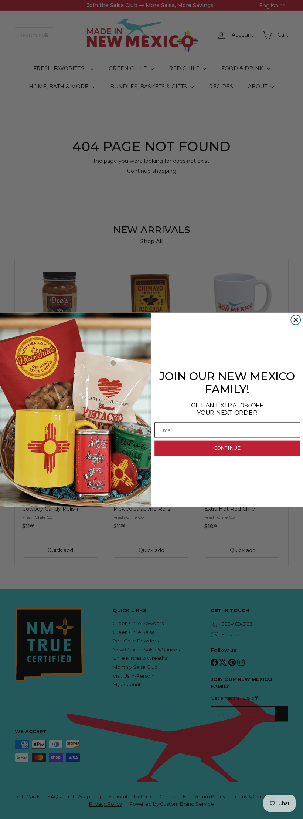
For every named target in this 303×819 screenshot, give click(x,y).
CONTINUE (227, 448)
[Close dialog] (295, 320)
